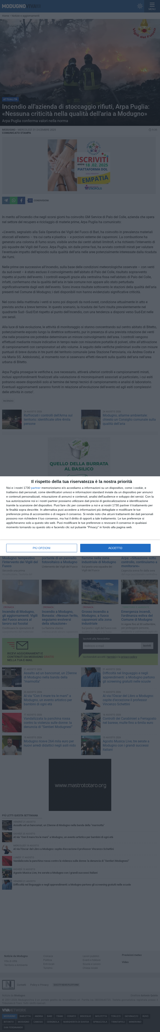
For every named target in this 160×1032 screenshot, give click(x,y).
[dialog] (80, 516)
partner (36, 487)
